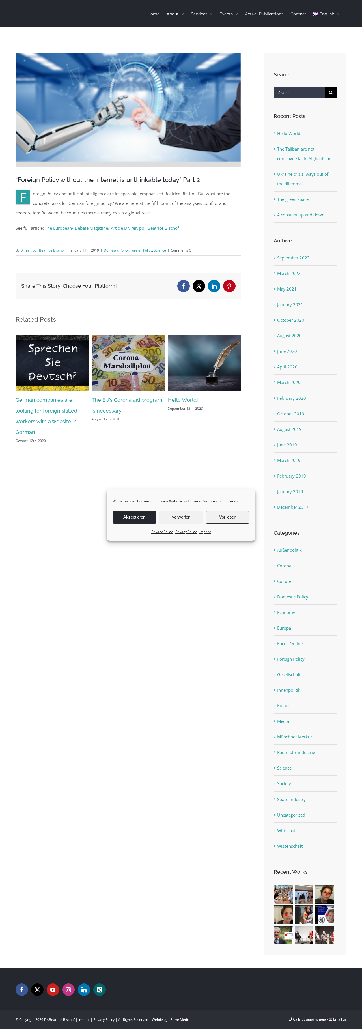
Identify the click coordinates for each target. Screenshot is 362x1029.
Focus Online (290, 643)
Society (284, 783)
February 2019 (291, 476)
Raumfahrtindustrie (296, 752)
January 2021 (290, 304)
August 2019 (289, 429)
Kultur (283, 705)
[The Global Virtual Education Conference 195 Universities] (304, 915)
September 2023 (293, 258)
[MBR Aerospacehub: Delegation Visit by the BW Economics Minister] (304, 894)
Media (283, 721)
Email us (339, 1019)
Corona (284, 565)
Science (160, 250)
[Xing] (99, 989)
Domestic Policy (116, 250)
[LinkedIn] (84, 989)
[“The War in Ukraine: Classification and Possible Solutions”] (283, 935)
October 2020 (290, 320)
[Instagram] (68, 989)
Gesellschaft (289, 674)
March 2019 (289, 460)
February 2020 (291, 398)
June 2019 (287, 445)
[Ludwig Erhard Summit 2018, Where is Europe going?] (304, 935)
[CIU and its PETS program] (283, 915)
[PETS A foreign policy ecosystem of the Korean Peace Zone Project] (325, 894)
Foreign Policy (141, 250)
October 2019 (290, 413)
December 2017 (293, 507)
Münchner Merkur (294, 737)
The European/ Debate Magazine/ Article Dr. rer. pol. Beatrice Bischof (112, 228)
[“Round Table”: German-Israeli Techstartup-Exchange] (283, 894)
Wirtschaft (287, 830)
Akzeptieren (134, 517)
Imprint (205, 531)
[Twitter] (37, 989)
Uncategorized (291, 815)
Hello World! (183, 400)
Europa (284, 628)
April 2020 (287, 367)
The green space (293, 199)
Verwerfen (181, 517)
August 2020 (289, 335)
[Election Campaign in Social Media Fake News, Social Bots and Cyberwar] (325, 935)
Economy (286, 612)
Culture (284, 581)
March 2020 (289, 382)
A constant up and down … (303, 215)
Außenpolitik (289, 550)
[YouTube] (53, 989)
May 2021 (287, 289)
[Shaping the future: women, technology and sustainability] (325, 915)
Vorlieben (227, 517)
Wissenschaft (290, 846)
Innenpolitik (288, 690)
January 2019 (290, 491)
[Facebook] (22, 989)
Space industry (291, 799)
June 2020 (287, 351)
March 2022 (289, 273)
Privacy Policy (162, 531)
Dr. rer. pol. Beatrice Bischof (42, 250)
